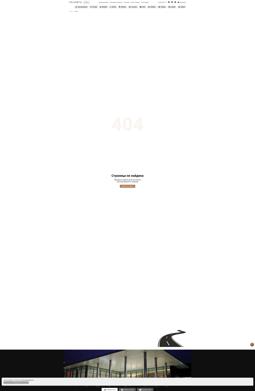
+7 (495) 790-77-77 (162, 2)
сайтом (10, 380)
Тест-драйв (126, 2)
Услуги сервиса (145, 2)
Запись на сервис (135, 2)
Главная (71, 11)
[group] (81, 7)
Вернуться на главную (127, 186)
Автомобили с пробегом (116, 2)
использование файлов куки (27, 380)
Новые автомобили (103, 2)
